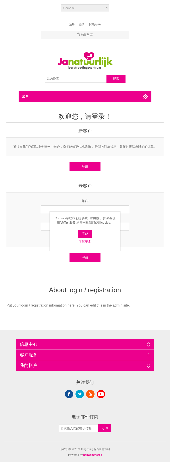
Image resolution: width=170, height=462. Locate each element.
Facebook (69, 394)
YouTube (101, 394)
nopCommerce (92, 454)
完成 (85, 234)
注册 (72, 24)
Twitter (79, 394)
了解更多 (85, 241)
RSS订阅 (90, 394)
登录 (81, 24)
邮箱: (85, 201)
